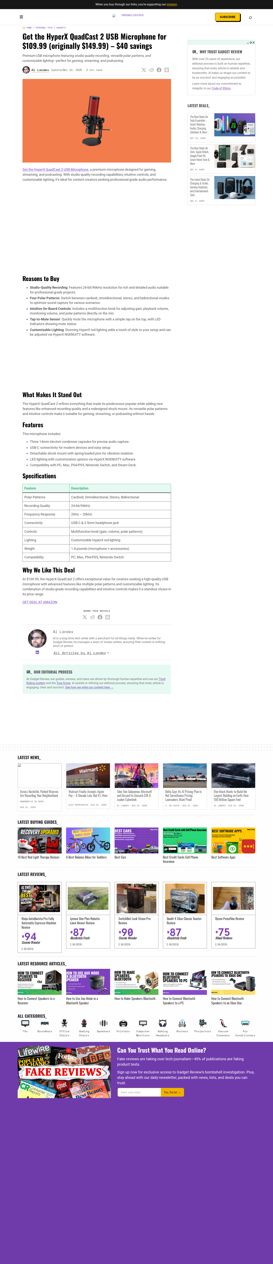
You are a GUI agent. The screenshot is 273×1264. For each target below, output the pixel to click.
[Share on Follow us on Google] (166, 69)
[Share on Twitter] (144, 69)
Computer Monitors (143, 1033)
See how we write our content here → (89, 687)
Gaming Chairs (84, 1033)
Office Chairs (64, 1033)
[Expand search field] (250, 17)
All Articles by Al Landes (80, 652)
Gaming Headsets (162, 1033)
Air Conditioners (245, 1033)
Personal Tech (44, 27)
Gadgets (61, 27)
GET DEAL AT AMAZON (39, 602)
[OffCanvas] (21, 17)
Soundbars (44, 1031)
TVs (25, 1031)
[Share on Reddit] (151, 69)
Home (29, 27)
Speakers (103, 1031)
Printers (123, 1031)
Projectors (202, 1031)
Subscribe (227, 17)
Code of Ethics (221, 88)
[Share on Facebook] (159, 69)
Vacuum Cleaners (223, 1033)
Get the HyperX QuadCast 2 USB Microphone (55, 169)
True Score (63, 683)
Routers (182, 1031)
